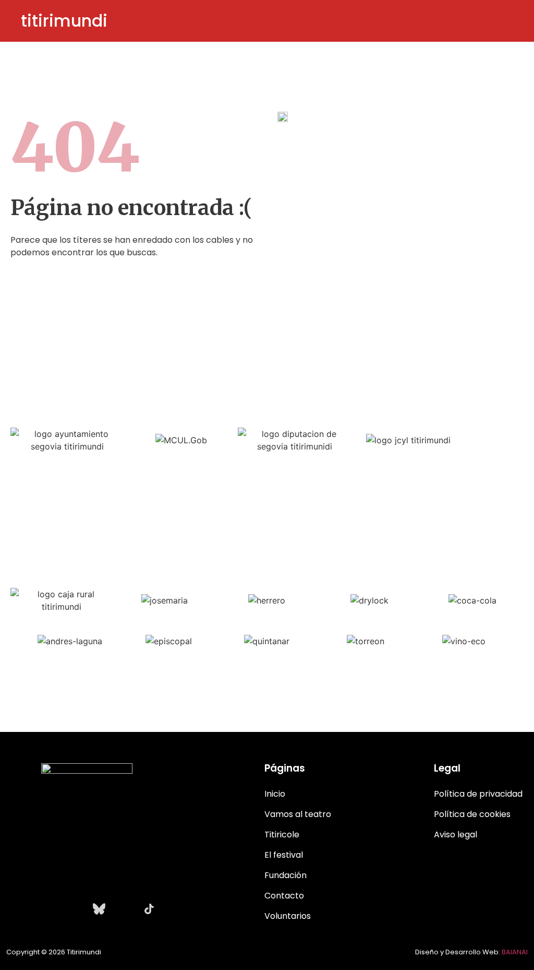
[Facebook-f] (49, 908)
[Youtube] (74, 908)
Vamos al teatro (297, 814)
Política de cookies (472, 814)
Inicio (274, 794)
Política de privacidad (478, 794)
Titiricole (281, 835)
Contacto (284, 896)
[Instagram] (24, 908)
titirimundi (64, 20)
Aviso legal (455, 835)
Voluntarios (287, 916)
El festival (283, 855)
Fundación (285, 875)
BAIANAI (515, 952)
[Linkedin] (124, 908)
